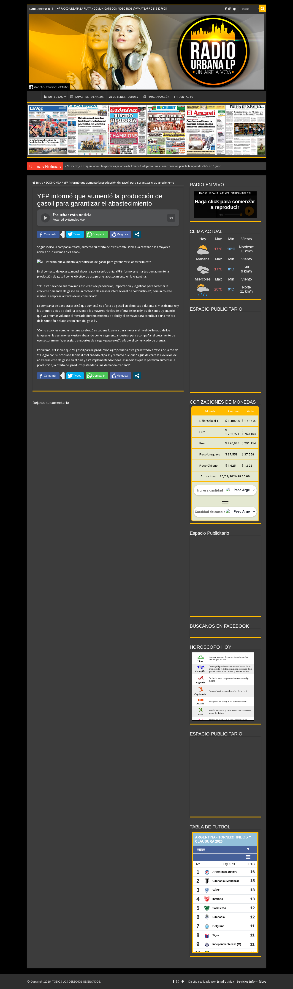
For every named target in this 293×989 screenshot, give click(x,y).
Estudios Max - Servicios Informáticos (241, 981)
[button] (260, 130)
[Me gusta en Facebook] (120, 234)
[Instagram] (230, 9)
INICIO (35, 96)
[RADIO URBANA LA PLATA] (146, 51)
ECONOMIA (53, 182)
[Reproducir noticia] (45, 217)
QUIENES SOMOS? (125, 96)
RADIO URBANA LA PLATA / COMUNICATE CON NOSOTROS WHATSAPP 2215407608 (113, 8)
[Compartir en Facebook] (48, 234)
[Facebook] (225, 9)
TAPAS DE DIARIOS (89, 96)
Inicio (39, 182)
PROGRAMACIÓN (158, 96)
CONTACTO (186, 96)
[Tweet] (75, 234)
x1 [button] (171, 218)
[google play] (234, 9)
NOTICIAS (55, 96)
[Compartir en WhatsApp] (97, 234)
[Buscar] (262, 8)
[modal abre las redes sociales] (137, 234)
